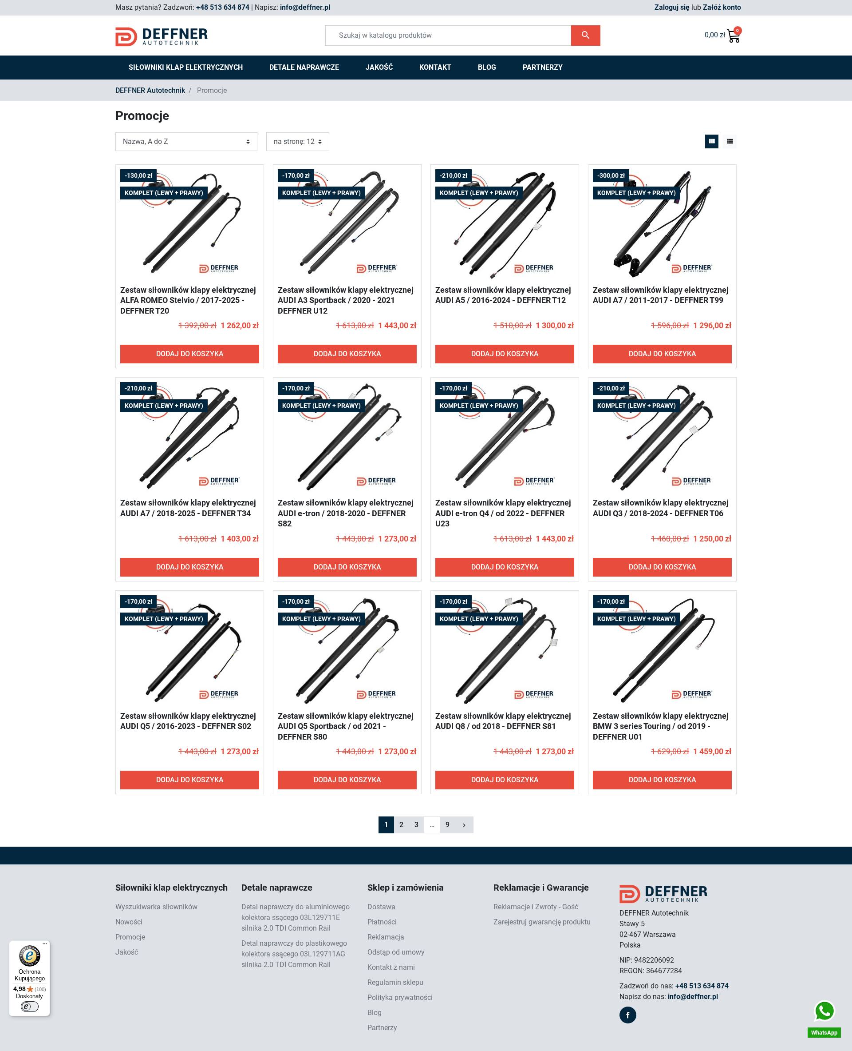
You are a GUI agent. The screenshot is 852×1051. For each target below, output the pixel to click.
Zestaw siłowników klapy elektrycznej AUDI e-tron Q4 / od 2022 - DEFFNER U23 (503, 513)
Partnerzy (382, 1027)
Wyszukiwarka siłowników (156, 907)
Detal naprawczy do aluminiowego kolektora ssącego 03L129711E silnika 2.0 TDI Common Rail (295, 917)
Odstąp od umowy (396, 952)
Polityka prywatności (400, 997)
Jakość (126, 952)
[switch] (30, 1006)
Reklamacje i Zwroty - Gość (535, 907)
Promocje (130, 937)
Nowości (128, 922)
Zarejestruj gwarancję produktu (542, 922)
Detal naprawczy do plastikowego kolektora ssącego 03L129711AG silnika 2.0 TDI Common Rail (294, 954)
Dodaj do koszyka (190, 354)
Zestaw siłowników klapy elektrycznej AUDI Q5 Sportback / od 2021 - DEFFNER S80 (346, 726)
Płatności (382, 922)
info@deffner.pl (305, 7)
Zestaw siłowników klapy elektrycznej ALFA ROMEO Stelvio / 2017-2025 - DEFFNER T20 (188, 300)
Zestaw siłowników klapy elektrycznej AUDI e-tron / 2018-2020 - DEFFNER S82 (346, 513)
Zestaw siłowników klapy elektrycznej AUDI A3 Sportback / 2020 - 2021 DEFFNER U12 (346, 300)
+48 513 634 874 (222, 7)
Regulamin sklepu (395, 982)
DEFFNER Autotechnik (150, 90)
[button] (723, 35)
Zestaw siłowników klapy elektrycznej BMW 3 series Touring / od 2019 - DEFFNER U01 (661, 726)
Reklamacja (385, 937)
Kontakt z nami (391, 967)
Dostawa (381, 907)
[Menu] (44, 945)
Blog (374, 1012)
